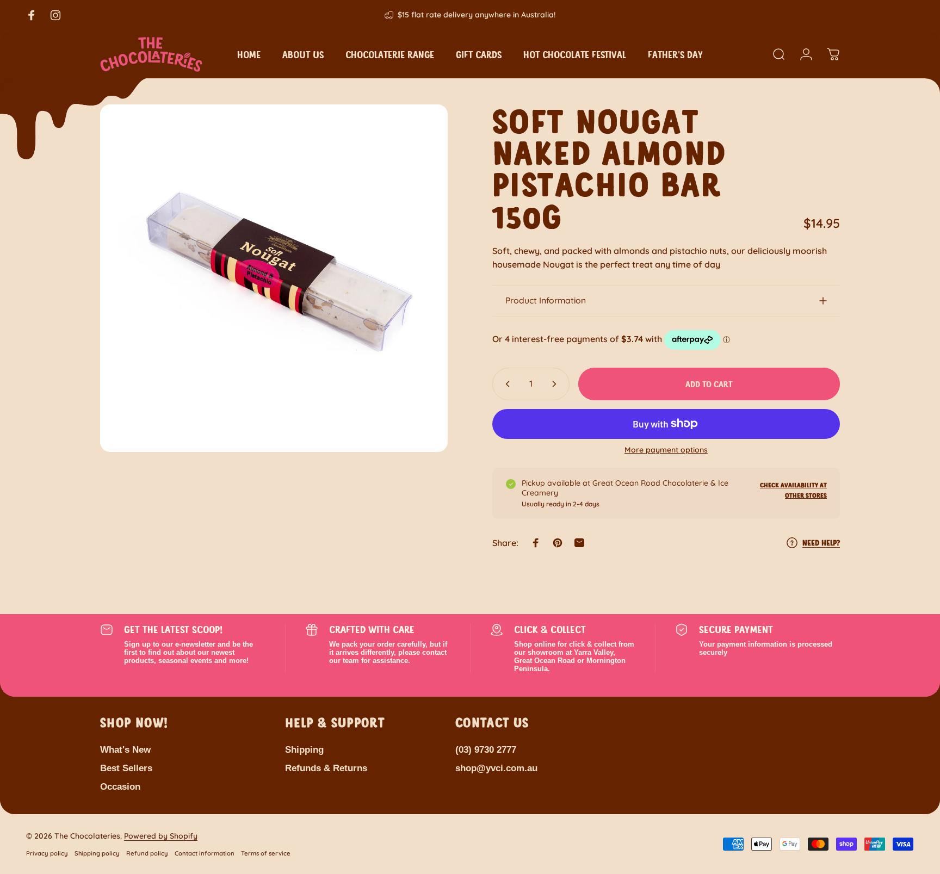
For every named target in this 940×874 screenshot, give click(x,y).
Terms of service (265, 853)
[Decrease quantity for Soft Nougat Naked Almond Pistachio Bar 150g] (505, 384)
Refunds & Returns (326, 768)
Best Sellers (126, 768)
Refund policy (147, 853)
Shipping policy (97, 853)
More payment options (666, 450)
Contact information (204, 853)
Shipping (304, 749)
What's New (125, 749)
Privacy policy (47, 853)
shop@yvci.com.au (496, 768)
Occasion (120, 786)
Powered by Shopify (160, 836)
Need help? (821, 542)
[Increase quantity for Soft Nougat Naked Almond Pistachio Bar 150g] (556, 384)
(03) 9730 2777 (485, 749)
